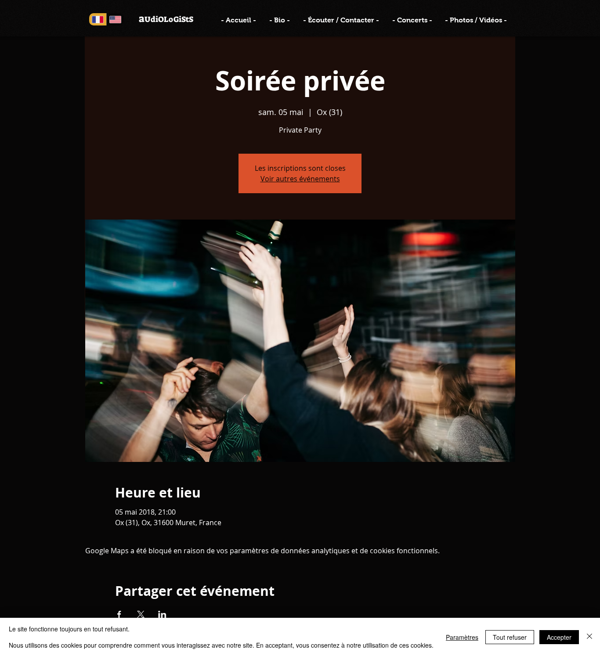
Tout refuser (510, 637)
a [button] (142, 18)
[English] (115, 19)
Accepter (559, 637)
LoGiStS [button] (178, 19)
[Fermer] (589, 637)
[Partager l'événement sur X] (141, 614)
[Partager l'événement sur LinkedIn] (162, 614)
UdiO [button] (154, 19)
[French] (97, 19)
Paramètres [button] (462, 637)
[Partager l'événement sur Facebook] (119, 614)
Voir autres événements (300, 179)
